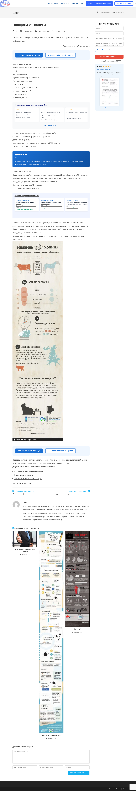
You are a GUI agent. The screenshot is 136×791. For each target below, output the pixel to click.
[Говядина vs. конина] (51, 341)
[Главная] (97, 12)
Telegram (111, 789)
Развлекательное (44, 31)
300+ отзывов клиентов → (22, 158)
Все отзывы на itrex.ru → (51, 125)
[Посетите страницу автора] (16, 504)
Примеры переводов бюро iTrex (27, 196)
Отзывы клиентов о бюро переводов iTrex (31, 105)
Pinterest (118, 789)
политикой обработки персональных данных (111, 60)
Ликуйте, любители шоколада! (28, 478)
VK (123, 789)
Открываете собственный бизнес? (25, 550)
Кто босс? (77, 629)
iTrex (16, 31)
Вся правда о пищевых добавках (28, 471)
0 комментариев (60, 31)
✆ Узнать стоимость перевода (29, 55)
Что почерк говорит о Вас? (51, 735)
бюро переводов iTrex (54, 460)
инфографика (23, 483)
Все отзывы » (109, 108)
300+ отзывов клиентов (103, 69)
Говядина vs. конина (118, 12)
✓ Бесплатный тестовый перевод (60, 55)
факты (29, 483)
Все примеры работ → (51, 215)
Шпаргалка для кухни (23, 475)
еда (18, 483)
